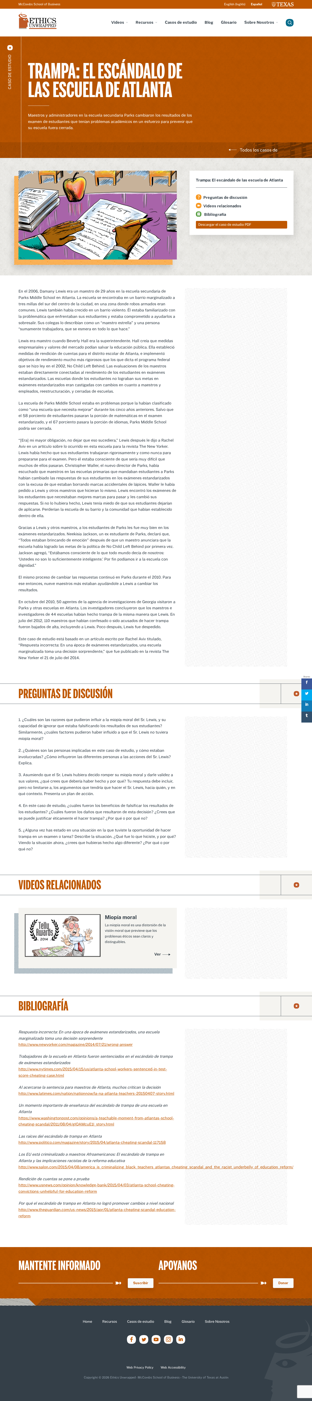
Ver (157, 954)
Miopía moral (121, 917)
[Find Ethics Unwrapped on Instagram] (168, 1339)
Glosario (229, 22)
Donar (283, 1283)
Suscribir (140, 1283)
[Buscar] (289, 22)
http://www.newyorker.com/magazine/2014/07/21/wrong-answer (75, 1044)
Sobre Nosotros (259, 22)
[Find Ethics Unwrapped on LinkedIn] (180, 1339)
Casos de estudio (181, 22)
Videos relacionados (222, 206)
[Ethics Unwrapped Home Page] (37, 20)
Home (87, 1322)
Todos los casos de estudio (259, 153)
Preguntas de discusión (225, 197)
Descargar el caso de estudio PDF (224, 225)
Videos (117, 22)
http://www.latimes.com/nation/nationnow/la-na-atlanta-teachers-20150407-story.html (96, 1093)
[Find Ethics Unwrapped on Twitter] (143, 1339)
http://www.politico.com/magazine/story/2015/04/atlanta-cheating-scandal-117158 (92, 1142)
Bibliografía (214, 214)
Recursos (144, 22)
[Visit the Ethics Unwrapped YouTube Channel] (156, 1339)
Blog (209, 22)
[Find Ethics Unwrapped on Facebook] (131, 1339)
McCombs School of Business (39, 4)
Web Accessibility (173, 1367)
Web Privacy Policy (139, 1367)
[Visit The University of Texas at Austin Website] (283, 4)
